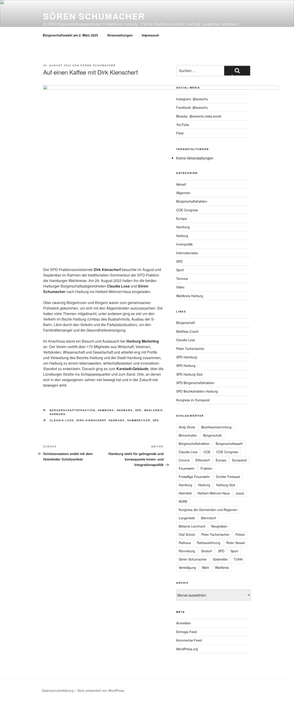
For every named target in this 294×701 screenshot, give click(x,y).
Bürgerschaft (185, 322)
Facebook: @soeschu (192, 107)
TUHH (238, 559)
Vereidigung (187, 567)
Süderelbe (220, 559)
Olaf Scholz (187, 534)
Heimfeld (185, 493)
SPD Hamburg (186, 357)
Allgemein (183, 192)
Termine (182, 278)
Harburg (125, 410)
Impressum (150, 35)
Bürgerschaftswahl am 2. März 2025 (70, 35)
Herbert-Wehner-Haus (214, 493)
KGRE (183, 501)
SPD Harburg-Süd (189, 374)
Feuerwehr (187, 468)
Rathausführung (208, 542)
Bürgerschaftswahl (229, 443)
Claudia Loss (62, 420)
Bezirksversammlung (216, 427)
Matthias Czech (187, 331)
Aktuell (181, 184)
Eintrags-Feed (186, 631)
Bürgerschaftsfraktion (73, 410)
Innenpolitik (184, 244)
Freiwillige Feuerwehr (194, 476)
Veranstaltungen (120, 35)
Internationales (187, 253)
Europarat (239, 460)
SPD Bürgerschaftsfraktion (195, 382)
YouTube (182, 124)
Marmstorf (208, 518)
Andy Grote (187, 427)
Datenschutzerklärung (58, 690)
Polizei (240, 534)
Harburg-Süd (225, 485)
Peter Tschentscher (190, 348)
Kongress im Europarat (193, 400)
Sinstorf (206, 551)
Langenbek (187, 518)
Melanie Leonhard (192, 526)
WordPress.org (187, 649)
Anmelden (183, 623)
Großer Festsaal (228, 476)
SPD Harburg (185, 365)
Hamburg (106, 410)
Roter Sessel (235, 542)
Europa (181, 218)
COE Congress (187, 210)
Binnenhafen (188, 435)
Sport (180, 270)
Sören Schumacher (94, 16)
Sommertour (138, 420)
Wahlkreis (222, 567)
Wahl (205, 567)
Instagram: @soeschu (192, 99)
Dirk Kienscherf (91, 420)
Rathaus (185, 542)
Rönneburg (187, 551)
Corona (184, 460)
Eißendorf (202, 460)
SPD (138, 410)
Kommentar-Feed (189, 640)
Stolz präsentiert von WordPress (100, 690)
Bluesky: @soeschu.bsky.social (198, 116)
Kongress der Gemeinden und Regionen (208, 509)
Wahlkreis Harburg (189, 295)
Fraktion (206, 468)
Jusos (240, 493)
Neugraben (219, 526)
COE (207, 452)
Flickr (180, 133)
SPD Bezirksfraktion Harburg (197, 391)
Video (180, 287)
